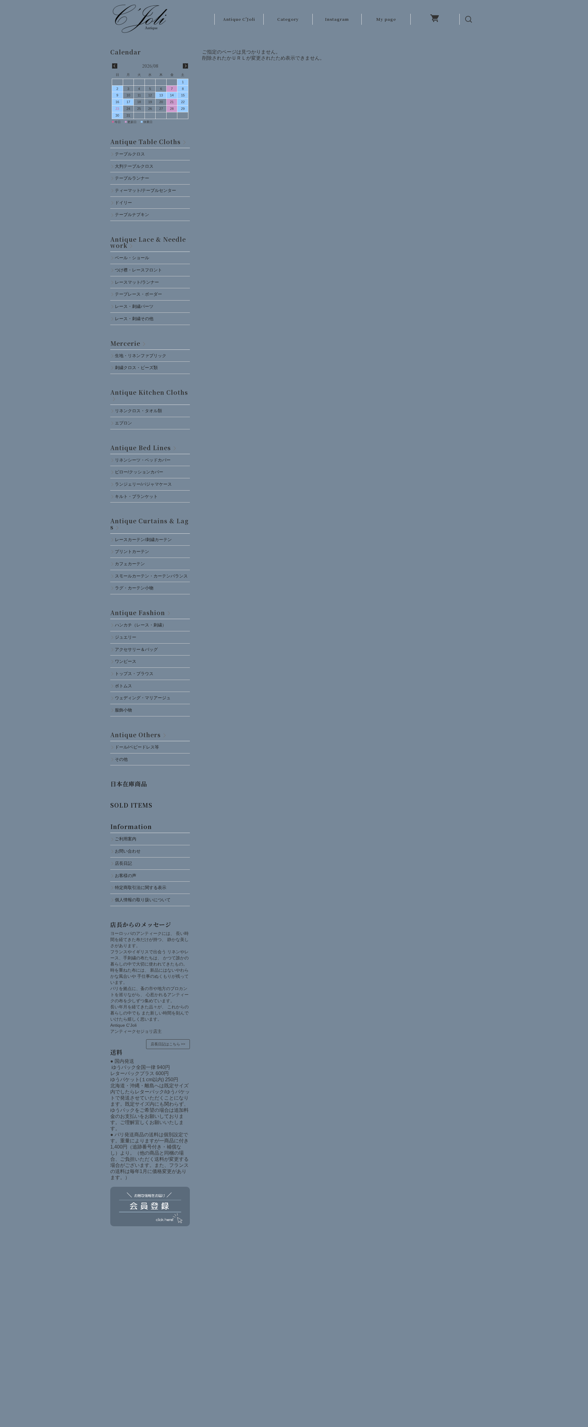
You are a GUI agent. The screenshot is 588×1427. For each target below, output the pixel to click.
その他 (121, 759)
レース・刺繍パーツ (134, 306)
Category (288, 19)
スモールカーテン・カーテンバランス (151, 575)
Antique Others (135, 734)
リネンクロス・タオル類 (138, 410)
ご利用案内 (125, 838)
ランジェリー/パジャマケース (143, 484)
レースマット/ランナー (137, 282)
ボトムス (123, 685)
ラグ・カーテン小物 (134, 587)
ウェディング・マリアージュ (143, 697)
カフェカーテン (130, 563)
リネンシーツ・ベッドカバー (143, 460)
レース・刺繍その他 (134, 318)
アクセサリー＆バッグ (136, 649)
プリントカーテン (132, 551)
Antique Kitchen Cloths (149, 392)
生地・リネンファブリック (140, 355)
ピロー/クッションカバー (139, 471)
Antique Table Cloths (145, 141)
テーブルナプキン (134, 214)
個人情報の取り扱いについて (143, 899)
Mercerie (125, 343)
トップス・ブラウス (134, 673)
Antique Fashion (137, 612)
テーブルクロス (130, 153)
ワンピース (125, 661)
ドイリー (123, 202)
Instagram (337, 19)
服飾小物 (123, 710)
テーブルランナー (132, 178)
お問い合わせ (128, 851)
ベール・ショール (132, 257)
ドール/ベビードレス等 (137, 747)
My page (386, 19)
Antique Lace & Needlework (148, 242)
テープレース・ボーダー (138, 294)
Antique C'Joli (239, 19)
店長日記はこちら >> (168, 1044)
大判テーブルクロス (134, 166)
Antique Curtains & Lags (149, 524)
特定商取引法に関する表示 (140, 887)
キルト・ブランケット (136, 496)
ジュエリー (125, 637)
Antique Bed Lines (140, 447)
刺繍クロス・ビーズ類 (136, 367)
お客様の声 (125, 875)
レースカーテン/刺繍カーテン (143, 539)
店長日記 (123, 863)
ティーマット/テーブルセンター (145, 190)
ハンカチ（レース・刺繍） (140, 624)
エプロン (123, 422)
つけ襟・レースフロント (138, 269)
